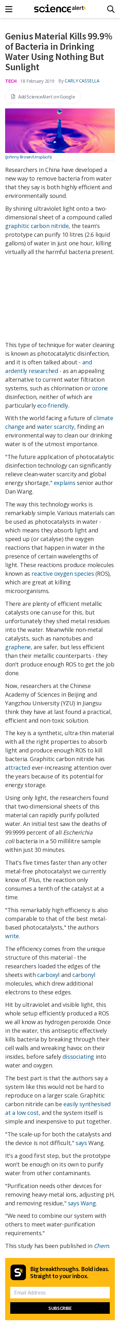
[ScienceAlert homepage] (60, 9)
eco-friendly (52, 405)
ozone (100, 388)
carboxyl (48, 975)
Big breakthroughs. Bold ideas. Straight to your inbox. (69, 1272)
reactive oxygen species (62, 573)
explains (65, 483)
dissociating (78, 1056)
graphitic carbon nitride (36, 226)
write (12, 936)
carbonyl (83, 975)
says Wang (82, 1203)
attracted (17, 767)
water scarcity (55, 426)
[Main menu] (10, 9)
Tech (10, 81)
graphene (18, 647)
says (81, 1143)
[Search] (111, 9)
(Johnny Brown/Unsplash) (28, 157)
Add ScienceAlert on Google (46, 96)
